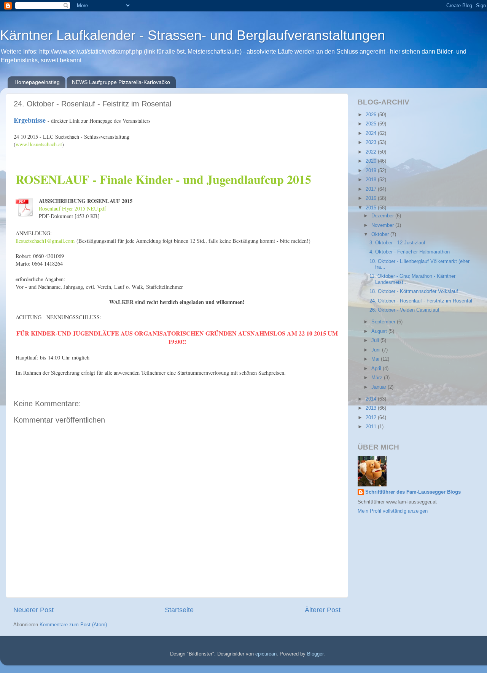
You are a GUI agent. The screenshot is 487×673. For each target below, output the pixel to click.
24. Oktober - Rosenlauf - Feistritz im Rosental (420, 301)
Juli (375, 340)
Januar (379, 387)
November (383, 225)
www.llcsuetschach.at (39, 144)
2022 (372, 152)
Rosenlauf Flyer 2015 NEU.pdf (72, 208)
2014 (372, 399)
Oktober (380, 234)
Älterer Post (323, 610)
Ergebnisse (31, 120)
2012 (372, 417)
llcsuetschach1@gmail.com (45, 240)
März (377, 377)
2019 (372, 170)
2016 (372, 198)
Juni (376, 350)
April (377, 368)
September (384, 322)
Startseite (179, 610)
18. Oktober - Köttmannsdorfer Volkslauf (413, 291)
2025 (372, 124)
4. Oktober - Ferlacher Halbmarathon (409, 252)
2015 (372, 208)
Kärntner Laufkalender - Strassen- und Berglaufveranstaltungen (192, 35)
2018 (372, 179)
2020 (372, 161)
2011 (372, 426)
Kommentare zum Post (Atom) (73, 624)
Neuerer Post (33, 610)
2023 (372, 142)
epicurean (266, 654)
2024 (372, 133)
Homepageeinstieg (37, 82)
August (379, 331)
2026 (372, 114)
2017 (372, 189)
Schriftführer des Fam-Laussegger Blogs (413, 492)
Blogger (315, 654)
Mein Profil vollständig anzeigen (393, 511)
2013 (372, 408)
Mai (376, 359)
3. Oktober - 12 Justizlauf (397, 242)
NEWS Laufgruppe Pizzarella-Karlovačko (121, 82)
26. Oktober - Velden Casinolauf (404, 310)
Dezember (383, 216)
